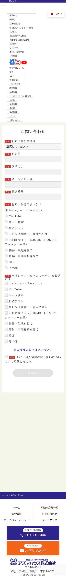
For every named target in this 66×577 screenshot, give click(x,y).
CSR (11, 76)
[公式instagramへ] (18, 63)
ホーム (16, 507)
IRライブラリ (14, 84)
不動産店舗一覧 (49, 507)
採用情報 (13, 104)
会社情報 (13, 56)
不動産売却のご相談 (17, 35)
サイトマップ (49, 520)
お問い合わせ (14, 120)
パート (12, 116)
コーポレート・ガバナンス (20, 96)
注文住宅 (13, 31)
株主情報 (13, 88)
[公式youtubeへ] (24, 63)
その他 (12, 100)
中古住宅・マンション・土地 (21, 27)
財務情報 (13, 92)
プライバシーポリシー (16, 520)
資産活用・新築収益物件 (19, 40)
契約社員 (13, 112)
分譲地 (12, 19)
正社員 (12, 108)
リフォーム (13, 48)
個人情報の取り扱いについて (33, 349)
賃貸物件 (13, 43)
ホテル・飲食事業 (16, 52)
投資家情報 (13, 80)
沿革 (11, 72)
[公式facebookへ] (12, 63)
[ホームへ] (3, 62)
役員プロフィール (16, 68)
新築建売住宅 (14, 23)
